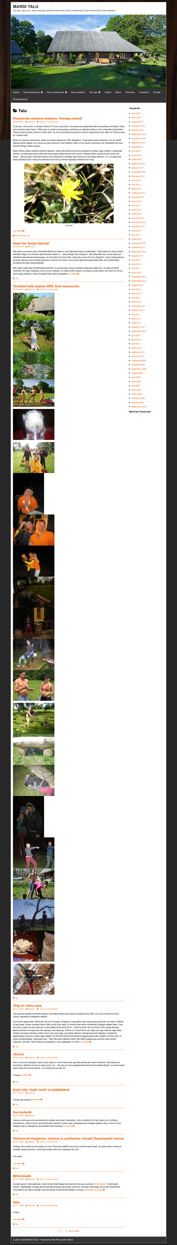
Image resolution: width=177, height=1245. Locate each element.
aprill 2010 (136, 347)
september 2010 (138, 331)
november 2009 (138, 360)
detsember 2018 (138, 134)
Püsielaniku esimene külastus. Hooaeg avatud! (47, 118)
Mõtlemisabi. (100, 1183)
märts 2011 (136, 322)
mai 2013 (135, 268)
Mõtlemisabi (22, 1176)
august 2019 (137, 121)
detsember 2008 (138, 406)
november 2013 (138, 243)
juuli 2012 (135, 289)
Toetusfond (144, 92)
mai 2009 (135, 385)
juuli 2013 (135, 259)
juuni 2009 (136, 381)
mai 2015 (135, 205)
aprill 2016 (136, 188)
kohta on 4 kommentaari (48, 289)
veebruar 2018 (138, 163)
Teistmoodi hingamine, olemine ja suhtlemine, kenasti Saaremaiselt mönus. (69, 1138)
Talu (28, 235)
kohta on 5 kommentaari (48, 1057)
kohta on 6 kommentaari (48, 1205)
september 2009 (138, 368)
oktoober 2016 (138, 176)
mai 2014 (135, 234)
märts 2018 (136, 159)
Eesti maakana (78, 92)
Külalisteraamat (20, 99)
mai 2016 (135, 184)
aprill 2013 (136, 272)
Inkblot (70, 1239)
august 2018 (137, 146)
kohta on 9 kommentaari (48, 1179)
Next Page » (74, 1230)
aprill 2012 (136, 301)
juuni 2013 (136, 264)
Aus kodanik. (22, 1112)
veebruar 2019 (138, 125)
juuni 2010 (136, 339)
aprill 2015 (136, 209)
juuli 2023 (135, 113)
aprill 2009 (136, 389)
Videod (107, 92)
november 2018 (138, 138)
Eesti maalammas (31, 92)
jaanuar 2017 (137, 167)
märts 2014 (136, 239)
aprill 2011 (136, 318)
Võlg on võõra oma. (27, 1005)
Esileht (16, 92)
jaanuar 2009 (137, 402)
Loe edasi (18, 230)
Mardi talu (31, 121)
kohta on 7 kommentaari (48, 121)
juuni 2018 (136, 155)
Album (118, 92)
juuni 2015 (136, 201)
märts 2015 (136, 213)
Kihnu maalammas (55, 92)
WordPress (57, 1239)
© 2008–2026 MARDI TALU (25, 1239)
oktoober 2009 (138, 364)
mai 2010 (135, 343)
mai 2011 (135, 314)
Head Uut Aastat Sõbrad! (31, 243)
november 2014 (138, 222)
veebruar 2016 (138, 192)
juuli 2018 (135, 150)
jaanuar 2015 (137, 218)
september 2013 (138, 251)
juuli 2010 (135, 335)
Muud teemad (20, 235)
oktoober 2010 (138, 326)
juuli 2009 (135, 377)
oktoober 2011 (138, 310)
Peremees (130, 92)
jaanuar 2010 (137, 356)
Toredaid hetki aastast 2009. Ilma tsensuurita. (46, 286)
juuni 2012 (136, 293)
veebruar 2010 (138, 352)
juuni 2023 (136, 117)
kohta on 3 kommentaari (48, 1141)
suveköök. (88, 1189)
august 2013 (137, 255)
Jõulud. (18, 1054)
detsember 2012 (138, 276)
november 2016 (138, 171)
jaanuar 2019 (137, 129)
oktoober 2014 (138, 226)
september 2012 (138, 280)
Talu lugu (93, 92)
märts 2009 (136, 393)
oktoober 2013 (138, 247)
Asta (16, 1202)
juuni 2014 (136, 230)
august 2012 (137, 285)
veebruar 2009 (138, 398)
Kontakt (156, 92)
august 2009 (137, 373)
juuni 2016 (136, 180)
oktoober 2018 (138, 142)
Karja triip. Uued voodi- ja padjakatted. (41, 1089)
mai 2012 (135, 297)
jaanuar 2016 (137, 197)
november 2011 (138, 306)
